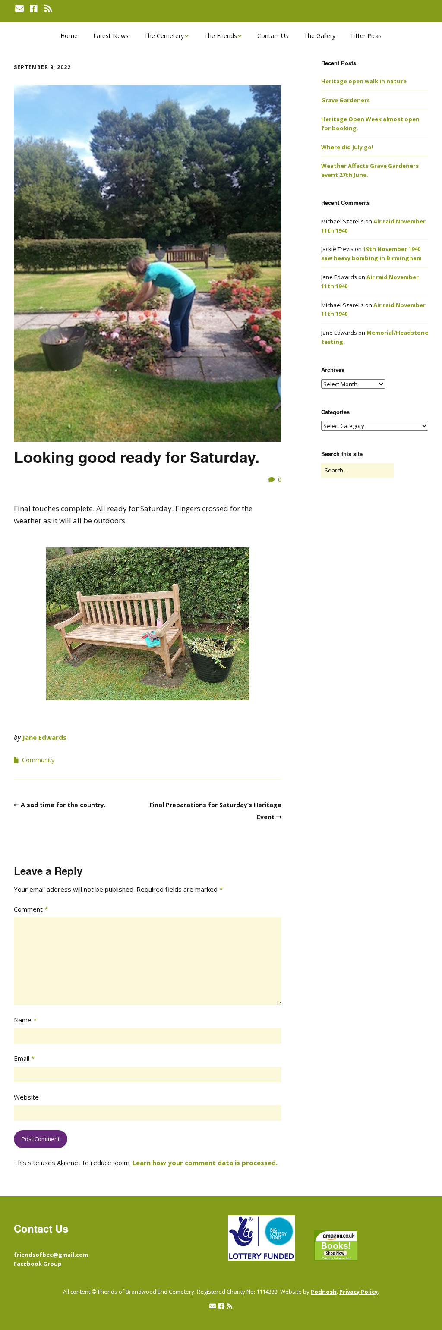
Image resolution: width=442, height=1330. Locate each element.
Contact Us (272, 35)
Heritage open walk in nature (364, 81)
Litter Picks (366, 35)
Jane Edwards (44, 737)
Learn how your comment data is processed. (205, 1162)
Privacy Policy (358, 1291)
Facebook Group (38, 1263)
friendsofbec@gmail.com (51, 1254)
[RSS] (48, 8)
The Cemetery (164, 35)
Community (38, 760)
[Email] (20, 8)
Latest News (111, 35)
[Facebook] (33, 8)
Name (25, 1020)
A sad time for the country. (63, 805)
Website (26, 1097)
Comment (31, 909)
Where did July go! (347, 147)
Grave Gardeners (345, 100)
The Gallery (319, 35)
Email (24, 1058)
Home (69, 35)
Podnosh (324, 1291)
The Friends (220, 35)
